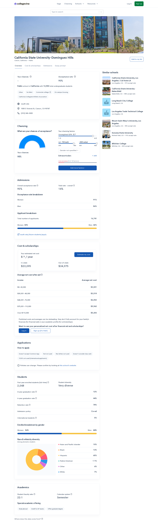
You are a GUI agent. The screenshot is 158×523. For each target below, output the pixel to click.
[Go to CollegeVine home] (21, 3)
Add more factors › (77, 168)
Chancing (68, 4)
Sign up (139, 4)
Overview (18, 66)
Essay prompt (60, 66)
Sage (59, 4)
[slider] (93, 136)
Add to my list (136, 59)
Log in (129, 4)
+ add (94, 155)
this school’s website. (68, 365)
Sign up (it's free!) (41, 331)
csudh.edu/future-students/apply (33, 234)
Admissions (47, 66)
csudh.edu (25, 104)
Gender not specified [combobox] (68, 150)
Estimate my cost (83, 254)
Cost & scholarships (33, 66)
